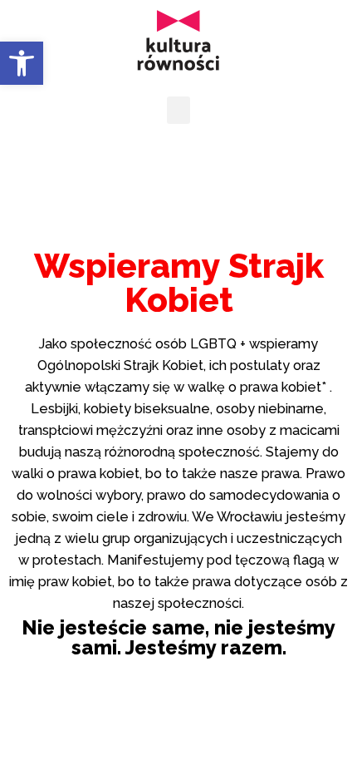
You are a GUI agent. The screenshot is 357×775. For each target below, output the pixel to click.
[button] (21, 63)
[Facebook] (156, 169)
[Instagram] (202, 169)
